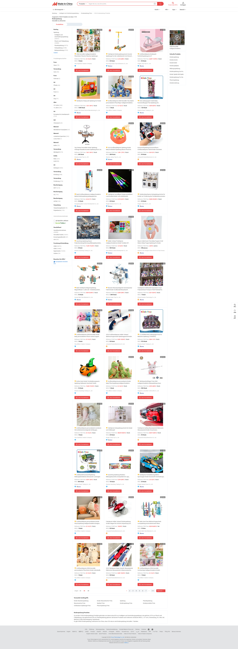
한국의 (132, 631)
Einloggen (183, 5)
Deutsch (105, 631)
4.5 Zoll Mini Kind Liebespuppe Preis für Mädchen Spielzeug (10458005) (150, 335)
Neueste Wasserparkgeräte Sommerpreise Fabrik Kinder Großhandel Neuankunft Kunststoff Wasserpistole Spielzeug (119, 289)
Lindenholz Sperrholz (61, 136)
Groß (56, 161)
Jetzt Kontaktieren (83, 70)
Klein (57, 159)
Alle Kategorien (59, 9)
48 (88, 591)
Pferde (57, 85)
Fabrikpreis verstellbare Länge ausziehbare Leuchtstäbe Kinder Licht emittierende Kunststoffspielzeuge (119, 195)
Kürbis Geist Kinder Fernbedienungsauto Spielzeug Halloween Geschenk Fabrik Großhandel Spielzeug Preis (87, 382)
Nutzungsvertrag (100, 629)
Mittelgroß (58, 152)
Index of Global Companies (145, 633)
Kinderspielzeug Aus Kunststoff (179, 71)
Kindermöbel (173, 63)
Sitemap (137, 629)
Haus (56, 65)
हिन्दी (150, 631)
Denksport (58, 168)
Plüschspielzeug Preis (103, 605)
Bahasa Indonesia (176, 631)
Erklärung (91, 629)
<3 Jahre (58, 108)
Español (99, 631)
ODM (57, 246)
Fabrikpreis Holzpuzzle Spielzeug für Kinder (88, 101)
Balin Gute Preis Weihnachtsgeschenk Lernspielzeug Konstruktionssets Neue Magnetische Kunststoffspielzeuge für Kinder (151, 522)
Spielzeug (122, 601)
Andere (56, 53)
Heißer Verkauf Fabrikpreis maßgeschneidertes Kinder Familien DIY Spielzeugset (117, 242)
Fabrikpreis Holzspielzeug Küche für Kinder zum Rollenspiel (119, 429)
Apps (173, 9)
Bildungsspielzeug (175, 68)
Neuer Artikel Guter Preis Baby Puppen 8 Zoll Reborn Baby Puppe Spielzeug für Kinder (150, 242)
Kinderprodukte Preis (149, 603)
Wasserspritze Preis (79, 603)
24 (80, 591)
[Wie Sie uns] (149, 629)
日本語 (87, 631)
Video (100, 30)
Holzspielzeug (60, 48)
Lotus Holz (58, 139)
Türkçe (161, 631)
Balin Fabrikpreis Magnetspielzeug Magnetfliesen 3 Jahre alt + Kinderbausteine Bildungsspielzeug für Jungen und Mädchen (87, 289)
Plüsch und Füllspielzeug (61, 42)
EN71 (57, 188)
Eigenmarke (59, 251)
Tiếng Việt (167, 631)
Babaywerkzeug (61, 50)
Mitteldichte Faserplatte (62, 129)
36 (84, 591)
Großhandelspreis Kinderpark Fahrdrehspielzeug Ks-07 (147, 55)
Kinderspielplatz (174, 65)
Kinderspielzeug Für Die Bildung (179, 77)
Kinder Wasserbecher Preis (104, 601)
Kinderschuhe (174, 60)
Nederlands (144, 631)
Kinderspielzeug (174, 57)
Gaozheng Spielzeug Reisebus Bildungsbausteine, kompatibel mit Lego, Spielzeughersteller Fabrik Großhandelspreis (118, 476)
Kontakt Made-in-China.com (126, 629)
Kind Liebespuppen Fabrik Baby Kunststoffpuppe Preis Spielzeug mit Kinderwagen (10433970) (148, 102)
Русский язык (125, 631)
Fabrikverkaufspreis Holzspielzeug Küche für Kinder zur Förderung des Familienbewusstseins (151, 195)
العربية (137, 631)
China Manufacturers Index (115, 633)
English (68, 631)
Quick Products (103, 633)
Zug (56, 98)
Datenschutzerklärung (111, 629)
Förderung (58, 181)
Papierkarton (59, 210)
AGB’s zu (126, 642)
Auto (56, 72)
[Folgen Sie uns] (152, 629)
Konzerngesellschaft (61, 237)
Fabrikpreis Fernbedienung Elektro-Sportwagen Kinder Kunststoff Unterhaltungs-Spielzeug (151, 476)
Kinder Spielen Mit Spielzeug (178, 74)
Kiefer (57, 145)
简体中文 (74, 631)
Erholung (58, 174)
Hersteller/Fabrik (61, 234)
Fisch (56, 92)
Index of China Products (130, 633)
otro (56, 239)
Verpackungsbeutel (60, 208)
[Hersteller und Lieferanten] (62, 4)
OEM (57, 248)
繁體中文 (81, 631)
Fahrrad (57, 78)
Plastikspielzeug (147, 601)
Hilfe (166, 9)
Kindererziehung (174, 83)
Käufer (157, 9)
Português (111, 631)
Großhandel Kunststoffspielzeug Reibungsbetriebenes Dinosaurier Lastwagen (87, 476)
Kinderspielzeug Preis (126, 603)
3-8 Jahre (58, 105)
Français (92, 631)
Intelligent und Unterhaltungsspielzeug (61, 37)
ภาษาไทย (155, 631)
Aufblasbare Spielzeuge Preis (82, 605)
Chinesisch (58, 123)
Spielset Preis (101, 603)
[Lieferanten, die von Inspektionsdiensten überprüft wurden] (62, 220)
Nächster (160, 591)
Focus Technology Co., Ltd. (117, 637)
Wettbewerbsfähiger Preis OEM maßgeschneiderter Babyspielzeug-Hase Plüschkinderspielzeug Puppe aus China (149, 382)
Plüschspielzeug (174, 80)
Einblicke (143, 629)
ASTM (57, 201)
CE (56, 194)
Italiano (118, 631)
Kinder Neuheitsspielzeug (81, 601)
